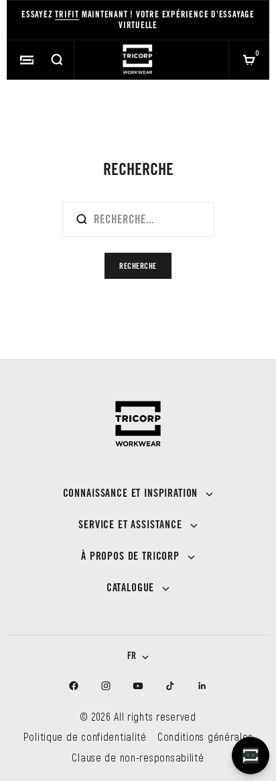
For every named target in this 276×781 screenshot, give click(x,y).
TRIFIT (67, 15)
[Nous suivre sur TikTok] (170, 685)
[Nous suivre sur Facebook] (73, 685)
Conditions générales (205, 736)
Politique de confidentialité (85, 736)
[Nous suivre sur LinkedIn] (202, 685)
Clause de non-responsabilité (138, 757)
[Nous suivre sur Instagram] (105, 685)
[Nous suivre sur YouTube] (138, 685)
